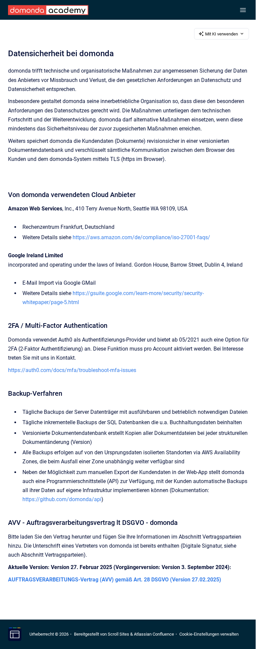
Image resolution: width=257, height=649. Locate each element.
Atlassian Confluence (154, 634)
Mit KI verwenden (221, 33)
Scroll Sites (118, 634)
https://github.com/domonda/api (61, 499)
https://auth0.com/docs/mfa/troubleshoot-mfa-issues (72, 370)
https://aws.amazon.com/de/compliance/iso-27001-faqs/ (141, 237)
